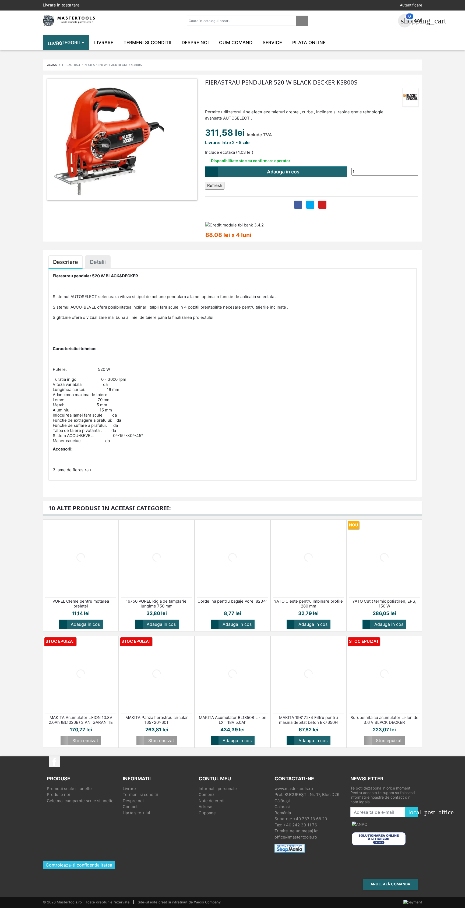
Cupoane (207, 812)
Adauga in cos (254, 171)
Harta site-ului (136, 812)
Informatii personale (218, 788)
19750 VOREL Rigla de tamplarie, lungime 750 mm (157, 604)
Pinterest (322, 205)
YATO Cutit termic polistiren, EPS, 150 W (384, 604)
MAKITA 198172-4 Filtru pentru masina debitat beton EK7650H (308, 720)
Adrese (205, 806)
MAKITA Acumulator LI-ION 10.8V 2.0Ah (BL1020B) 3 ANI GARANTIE (81, 720)
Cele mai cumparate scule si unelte (80, 800)
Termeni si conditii (140, 794)
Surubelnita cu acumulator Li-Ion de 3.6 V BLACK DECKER (384, 720)
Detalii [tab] (98, 262)
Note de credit (212, 800)
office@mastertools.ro (295, 837)
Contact (130, 806)
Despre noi (133, 800)
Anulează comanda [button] (390, 884)
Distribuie (298, 205)
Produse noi (58, 794)
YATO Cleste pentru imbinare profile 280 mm (308, 604)
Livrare (129, 788)
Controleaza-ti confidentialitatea (79, 865)
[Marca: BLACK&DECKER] (410, 96)
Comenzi (207, 794)
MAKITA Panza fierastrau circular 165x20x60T (156, 720)
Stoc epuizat (80, 740)
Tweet (310, 205)
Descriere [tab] (65, 262)
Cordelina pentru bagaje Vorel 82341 (233, 601)
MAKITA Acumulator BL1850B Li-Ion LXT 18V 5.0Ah (232, 720)
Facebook (54, 761)
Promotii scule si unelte (69, 788)
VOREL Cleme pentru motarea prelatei (80, 604)
